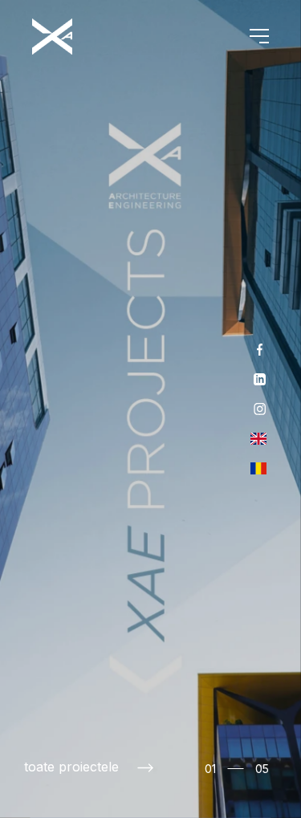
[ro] (258, 468)
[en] (258, 439)
